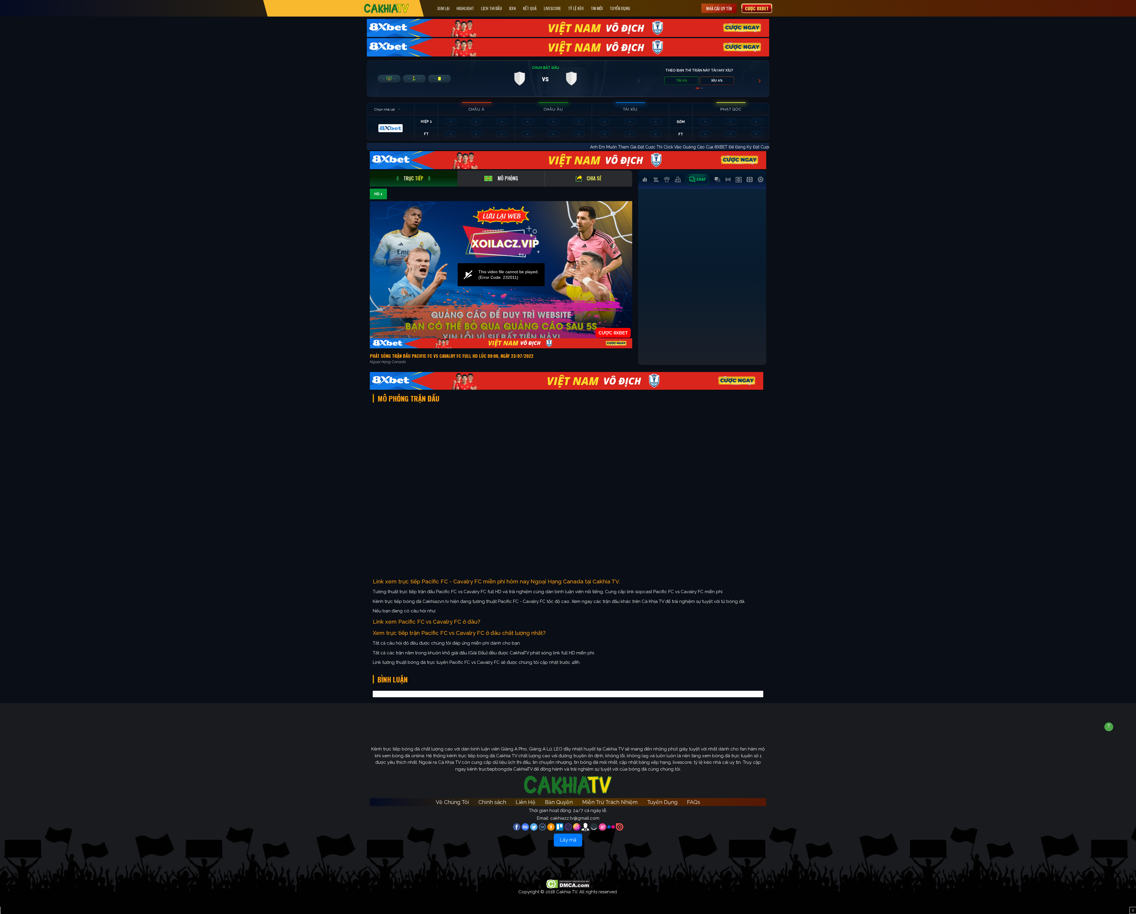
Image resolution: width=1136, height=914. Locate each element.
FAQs (693, 802)
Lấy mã (568, 840)
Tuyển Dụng (620, 8)
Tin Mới (597, 8)
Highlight (465, 8)
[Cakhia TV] (386, 8)
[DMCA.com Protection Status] (568, 883)
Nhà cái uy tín (719, 8)
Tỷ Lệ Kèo (576, 8)
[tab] (413, 178)
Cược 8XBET (757, 8)
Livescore (552, 8)
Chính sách (492, 802)
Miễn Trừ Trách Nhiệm (610, 802)
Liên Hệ (525, 802)
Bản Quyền (559, 802)
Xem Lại (443, 8)
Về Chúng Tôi (452, 802)
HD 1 (378, 194)
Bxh (512, 8)
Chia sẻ (594, 178)
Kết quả (530, 8)
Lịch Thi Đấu (491, 8)
